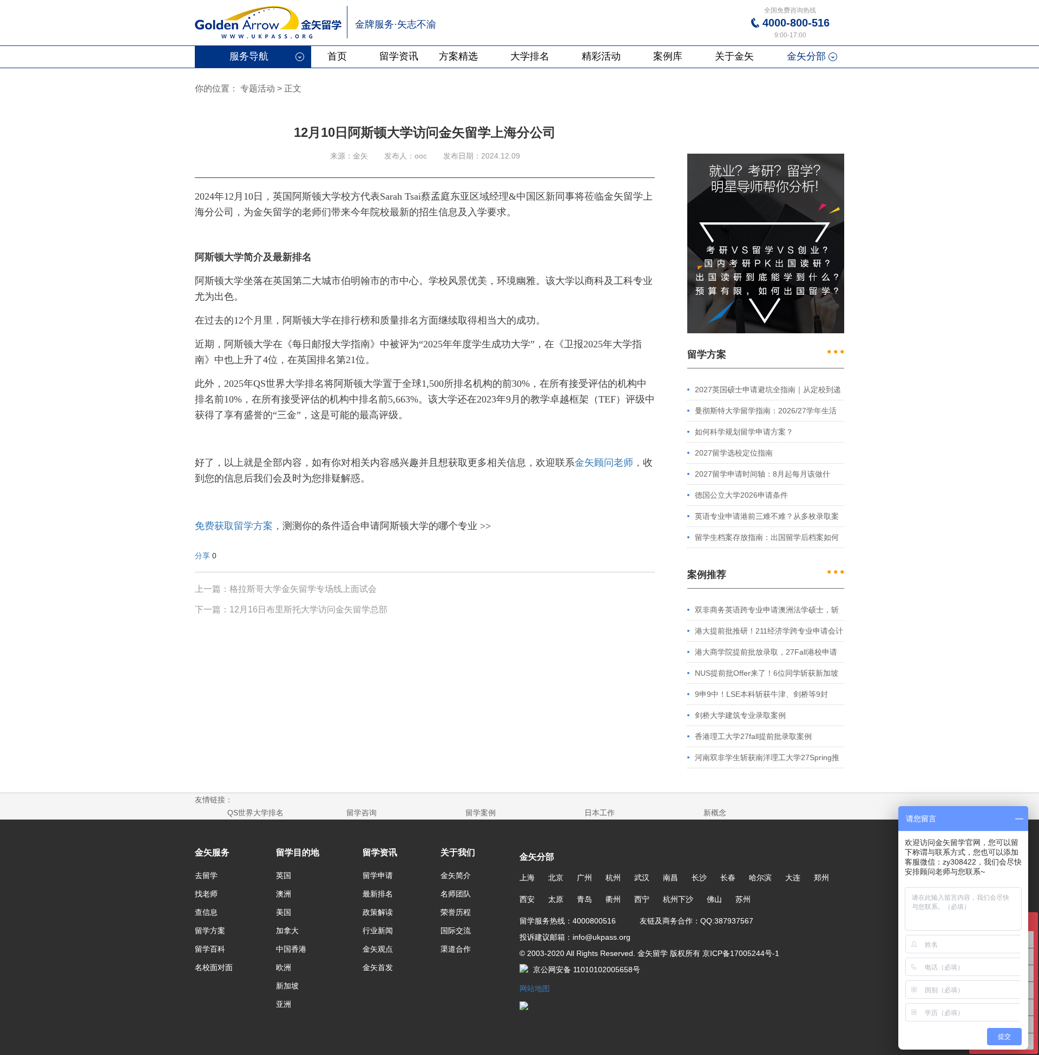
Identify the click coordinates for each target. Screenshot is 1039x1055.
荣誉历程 (455, 912)
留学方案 (210, 930)
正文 (292, 88)
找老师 (206, 893)
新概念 (714, 812)
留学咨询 (361, 812)
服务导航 (248, 56)
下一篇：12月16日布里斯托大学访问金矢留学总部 (291, 609)
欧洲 (283, 967)
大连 (792, 877)
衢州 (613, 899)
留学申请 (378, 875)
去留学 (206, 875)
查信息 (206, 912)
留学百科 (210, 949)
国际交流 (455, 930)
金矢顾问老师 (604, 462)
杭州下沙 (678, 899)
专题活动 (257, 88)
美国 (283, 912)
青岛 (584, 899)
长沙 (699, 877)
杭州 (613, 877)
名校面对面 (214, 967)
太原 (555, 899)
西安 (527, 899)
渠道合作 (455, 949)
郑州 (821, 877)
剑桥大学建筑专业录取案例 (740, 715)
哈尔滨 (760, 877)
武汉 (641, 877)
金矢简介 (455, 875)
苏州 (743, 899)
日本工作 (599, 812)
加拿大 (287, 930)
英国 (283, 875)
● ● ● (835, 351)
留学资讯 (398, 56)
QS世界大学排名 (255, 812)
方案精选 (458, 56)
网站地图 (535, 988)
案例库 (667, 56)
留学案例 (480, 812)
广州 (584, 877)
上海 (527, 877)
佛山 (714, 899)
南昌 (670, 877)
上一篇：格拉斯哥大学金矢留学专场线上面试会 (286, 589)
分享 (202, 555)
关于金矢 (734, 56)
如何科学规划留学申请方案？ (744, 431)
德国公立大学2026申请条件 (741, 495)
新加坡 (287, 985)
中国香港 (291, 949)
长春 (727, 877)
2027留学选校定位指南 (734, 453)
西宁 (641, 899)
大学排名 (529, 56)
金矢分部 (806, 56)
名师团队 (455, 893)
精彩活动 (601, 56)
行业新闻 (378, 930)
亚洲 (283, 1004)
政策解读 (378, 912)
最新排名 (378, 893)
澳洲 (283, 893)
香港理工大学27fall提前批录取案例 (753, 736)
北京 (555, 877)
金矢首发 (378, 967)
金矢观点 (378, 949)
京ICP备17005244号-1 (739, 953)
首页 (337, 56)
